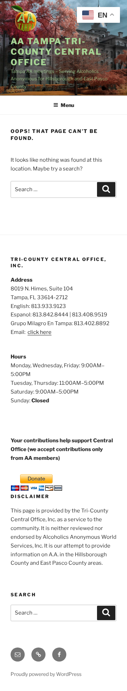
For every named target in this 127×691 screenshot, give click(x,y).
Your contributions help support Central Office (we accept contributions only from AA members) (62, 449)
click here (40, 332)
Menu (67, 105)
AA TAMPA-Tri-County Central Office (56, 51)
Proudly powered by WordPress (46, 674)
